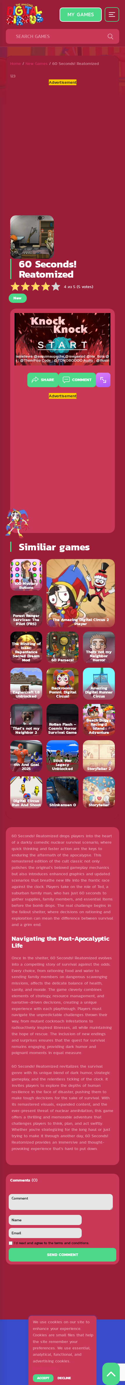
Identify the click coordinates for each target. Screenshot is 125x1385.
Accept (43, 1378)
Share (47, 379)
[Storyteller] (99, 792)
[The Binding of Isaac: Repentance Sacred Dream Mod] (26, 647)
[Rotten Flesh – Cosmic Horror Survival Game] (62, 720)
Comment (82, 379)
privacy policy (46, 1368)
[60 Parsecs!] (62, 647)
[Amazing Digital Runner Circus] (99, 684)
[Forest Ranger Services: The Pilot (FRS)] (26, 611)
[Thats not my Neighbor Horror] (99, 647)
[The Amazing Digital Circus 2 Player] (81, 593)
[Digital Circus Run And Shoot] (26, 792)
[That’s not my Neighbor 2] (26, 720)
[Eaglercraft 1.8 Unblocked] (26, 684)
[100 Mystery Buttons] (26, 575)
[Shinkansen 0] (62, 792)
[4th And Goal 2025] (26, 756)
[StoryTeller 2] (99, 756)
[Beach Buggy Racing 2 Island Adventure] (99, 720)
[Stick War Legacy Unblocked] (62, 756)
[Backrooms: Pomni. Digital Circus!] (62, 684)
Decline (64, 1378)
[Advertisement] (62, 148)
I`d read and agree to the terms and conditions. (51, 1243)
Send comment (62, 1254)
